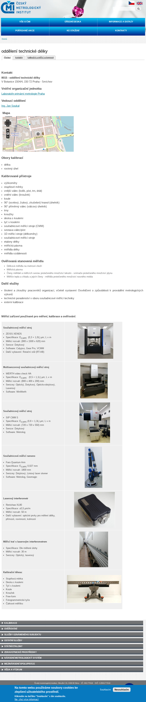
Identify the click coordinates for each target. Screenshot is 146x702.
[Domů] (20, 7)
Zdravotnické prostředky (20, 652)
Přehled (7, 57)
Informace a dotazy (121, 21)
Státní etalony (13, 646)
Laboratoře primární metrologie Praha (23, 93)
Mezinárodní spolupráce (19, 664)
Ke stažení (73, 30)
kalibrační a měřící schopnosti (41, 57)
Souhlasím (105, 689)
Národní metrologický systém (22, 658)
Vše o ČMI (24, 21)
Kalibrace (10, 623)
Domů (4, 39)
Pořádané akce (25, 30)
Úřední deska (73, 21)
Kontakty (121, 30)
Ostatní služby (13, 640)
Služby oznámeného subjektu (22, 634)
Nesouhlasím (121, 689)
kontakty (19, 57)
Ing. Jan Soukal (10, 105)
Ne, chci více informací (27, 699)
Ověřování (10, 628)
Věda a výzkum (13, 669)
